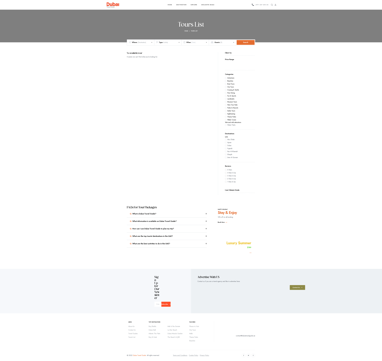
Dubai (229, 145)
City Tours (230, 87)
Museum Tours (232, 102)
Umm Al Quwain (232, 157)
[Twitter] (248, 355)
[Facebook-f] (244, 355)
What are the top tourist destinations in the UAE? (151, 236)
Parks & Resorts (232, 108)
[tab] (168, 214)
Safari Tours (231, 111)
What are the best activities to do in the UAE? (150, 243)
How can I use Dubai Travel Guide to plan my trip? (152, 228)
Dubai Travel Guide (139, 355)
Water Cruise (231, 120)
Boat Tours (230, 84)
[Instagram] (253, 355)
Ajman (229, 142)
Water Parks (231, 125)
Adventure (230, 78)
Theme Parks (231, 117)
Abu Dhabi (231, 139)
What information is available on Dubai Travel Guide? (153, 221)
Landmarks (230, 99)
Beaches (230, 81)
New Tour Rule (232, 105)
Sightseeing (231, 114)
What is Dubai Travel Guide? (143, 213)
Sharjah (229, 154)
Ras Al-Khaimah (232, 151)
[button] (297, 287)
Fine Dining (231, 93)
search (245, 42)
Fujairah (229, 148)
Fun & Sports (231, 96)
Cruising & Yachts (233, 90)
